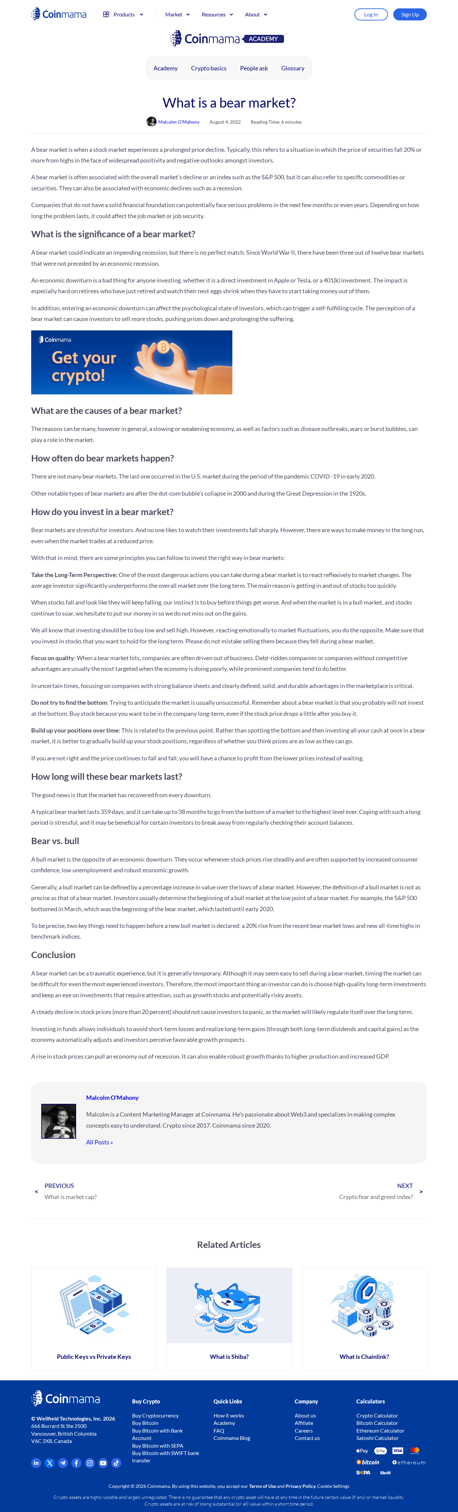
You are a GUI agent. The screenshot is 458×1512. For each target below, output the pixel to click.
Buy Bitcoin (145, 1423)
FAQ (219, 1430)
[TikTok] (116, 1466)
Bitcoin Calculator (377, 1423)
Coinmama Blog (232, 1438)
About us (305, 1415)
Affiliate (304, 1423)
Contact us (307, 1438)
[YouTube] (103, 1466)
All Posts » (99, 1142)
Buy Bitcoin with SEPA (157, 1445)
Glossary (292, 68)
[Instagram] (90, 1466)
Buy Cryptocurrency (155, 1415)
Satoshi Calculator (377, 1438)
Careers (304, 1430)
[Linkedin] (36, 1466)
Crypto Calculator (377, 1415)
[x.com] (50, 1466)
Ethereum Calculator (380, 1430)
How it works (229, 1415)
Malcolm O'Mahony (112, 1097)
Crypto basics (209, 68)
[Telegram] (63, 1466)
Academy (166, 68)
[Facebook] (76, 1466)
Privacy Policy (300, 1486)
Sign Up (410, 14)
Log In (371, 14)
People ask (254, 68)
